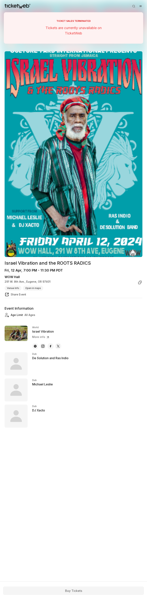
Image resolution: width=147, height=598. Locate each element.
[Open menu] (140, 6)
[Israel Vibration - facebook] (50, 346)
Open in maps (33, 288)
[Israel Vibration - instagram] (43, 346)
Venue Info (13, 288)
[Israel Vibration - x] (58, 346)
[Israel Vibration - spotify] (35, 346)
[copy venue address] (139, 282)
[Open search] (134, 6)
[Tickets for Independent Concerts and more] (17, 6)
